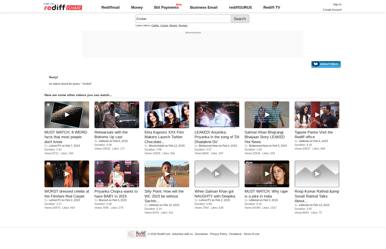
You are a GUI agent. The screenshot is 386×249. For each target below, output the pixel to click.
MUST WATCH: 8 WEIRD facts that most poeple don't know (65, 137)
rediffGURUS (240, 7)
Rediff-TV (271, 7)
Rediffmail (110, 7)
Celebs (155, 25)
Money (137, 7)
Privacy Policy (218, 234)
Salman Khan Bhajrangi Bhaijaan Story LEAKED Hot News (265, 137)
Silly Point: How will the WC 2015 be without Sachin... (164, 196)
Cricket (164, 25)
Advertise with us (182, 234)
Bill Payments (166, 7)
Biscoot (103, 200)
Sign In (337, 4)
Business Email (204, 7)
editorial (104, 141)
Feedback (235, 234)
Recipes (183, 25)
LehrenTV (55, 145)
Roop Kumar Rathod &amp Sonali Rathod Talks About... (317, 196)
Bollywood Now (208, 145)
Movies (173, 25)
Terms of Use (252, 234)
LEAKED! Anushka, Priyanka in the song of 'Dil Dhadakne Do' (217, 137)
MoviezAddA (156, 145)
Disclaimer (201, 234)
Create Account (332, 9)
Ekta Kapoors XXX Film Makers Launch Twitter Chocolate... (164, 137)
